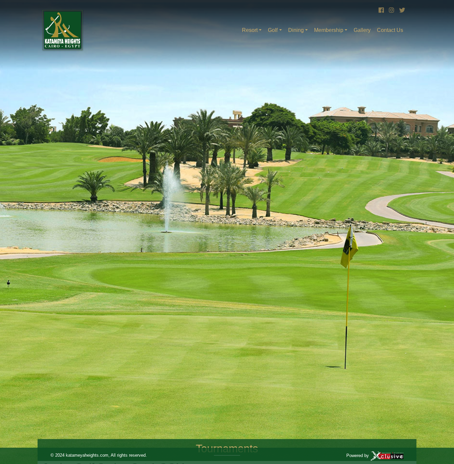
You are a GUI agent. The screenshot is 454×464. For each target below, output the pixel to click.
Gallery (362, 30)
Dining (296, 30)
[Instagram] (391, 10)
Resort (250, 30)
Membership (328, 30)
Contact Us (390, 30)
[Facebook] (381, 10)
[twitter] (401, 10)
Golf (273, 30)
